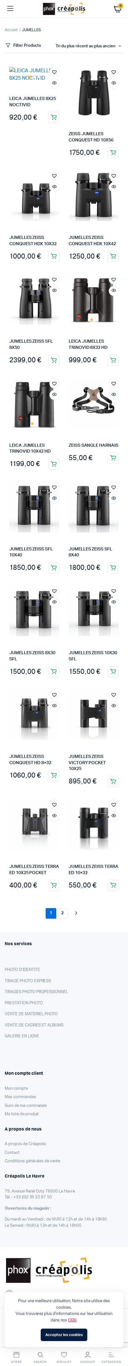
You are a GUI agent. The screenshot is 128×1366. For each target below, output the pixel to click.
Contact (12, 1153)
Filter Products (27, 46)
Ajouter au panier (53, 117)
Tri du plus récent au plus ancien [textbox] (86, 46)
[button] (54, 72)
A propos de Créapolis (25, 1144)
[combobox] (88, 46)
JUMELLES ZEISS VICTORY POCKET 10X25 (87, 762)
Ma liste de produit (22, 1114)
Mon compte (16, 1089)
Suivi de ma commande (26, 1106)
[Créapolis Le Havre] (64, 8)
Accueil (11, 30)
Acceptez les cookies (63, 1335)
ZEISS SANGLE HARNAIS (93, 445)
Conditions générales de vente (32, 1161)
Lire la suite (113, 671)
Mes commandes (20, 1097)
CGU (72, 1320)
